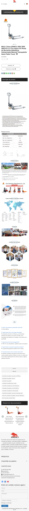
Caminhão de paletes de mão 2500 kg (10, 388)
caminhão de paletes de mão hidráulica (10, 385)
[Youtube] (8, 482)
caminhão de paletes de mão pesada (10, 390)
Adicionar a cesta (10, 69)
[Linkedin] (5, 482)
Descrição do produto (8, 79)
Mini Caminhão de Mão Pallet (8, 398)
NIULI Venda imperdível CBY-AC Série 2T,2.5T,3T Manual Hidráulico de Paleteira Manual (6, 419)
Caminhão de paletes (6, 380)
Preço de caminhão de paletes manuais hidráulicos (13, 395)
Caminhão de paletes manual (8, 378)
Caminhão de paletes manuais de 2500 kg (11, 376)
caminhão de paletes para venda (9, 383)
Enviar (4, 505)
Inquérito (10, 65)
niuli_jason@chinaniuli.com (8, 474)
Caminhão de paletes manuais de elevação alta (12, 393)
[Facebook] (2, 482)
